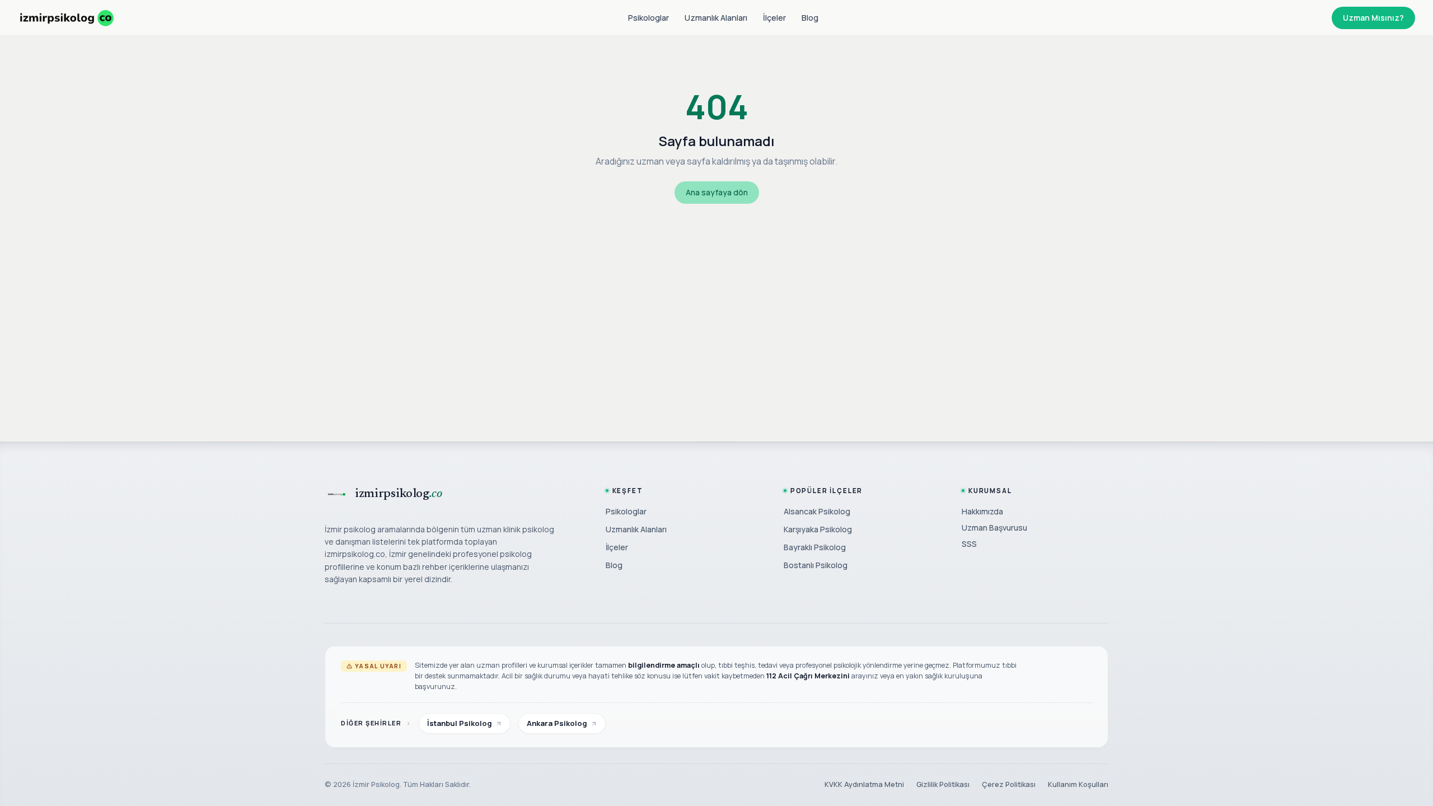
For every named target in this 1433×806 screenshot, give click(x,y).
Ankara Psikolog (557, 723)
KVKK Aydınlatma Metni (864, 784)
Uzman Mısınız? (1373, 17)
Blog (810, 17)
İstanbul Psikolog (459, 723)
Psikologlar (648, 17)
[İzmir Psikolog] (66, 18)
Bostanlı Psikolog (815, 565)
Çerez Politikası (1009, 784)
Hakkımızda (982, 511)
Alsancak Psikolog (817, 511)
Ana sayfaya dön (717, 192)
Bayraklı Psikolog (815, 547)
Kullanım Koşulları (1078, 784)
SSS (969, 543)
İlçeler (774, 17)
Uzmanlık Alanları (716, 17)
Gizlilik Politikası (943, 784)
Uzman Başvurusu (994, 527)
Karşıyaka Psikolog (818, 529)
